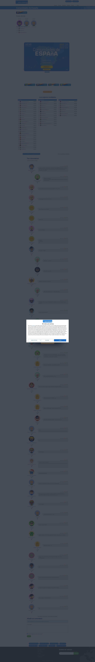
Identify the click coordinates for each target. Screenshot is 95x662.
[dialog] (47, 331)
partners (33, 325)
